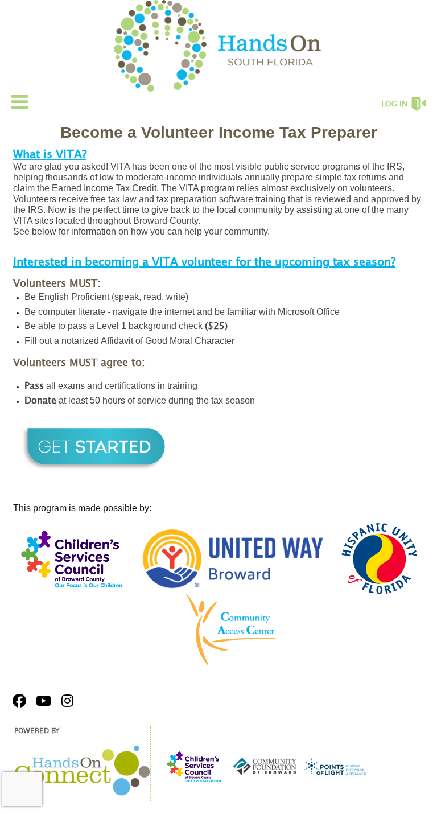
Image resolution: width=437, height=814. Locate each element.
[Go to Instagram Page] (65, 701)
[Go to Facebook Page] (18, 701)
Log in (394, 104)
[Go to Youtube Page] (41, 701)
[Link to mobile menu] (20, 102)
